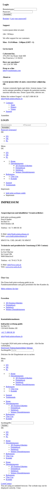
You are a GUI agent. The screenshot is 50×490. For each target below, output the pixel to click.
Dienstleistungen (12, 403)
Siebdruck (10, 307)
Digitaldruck (10, 305)
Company (9, 103)
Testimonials (10, 185)
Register (6, 19)
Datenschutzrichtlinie (18, 348)
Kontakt (9, 419)
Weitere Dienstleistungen (15, 309)
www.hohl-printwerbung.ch (16, 236)
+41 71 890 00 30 (8, 332)
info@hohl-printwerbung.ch (11, 99)
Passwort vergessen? (9, 130)
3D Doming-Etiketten (14, 303)
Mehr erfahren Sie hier (9, 289)
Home (8, 401)
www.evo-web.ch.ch (13, 267)
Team (13, 105)
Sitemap (29, 348)
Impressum (5, 348)
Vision (13, 109)
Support (9, 111)
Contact (9, 484)
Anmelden (7, 14)
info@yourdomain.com (12, 71)
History (13, 107)
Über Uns (9, 416)
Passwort (6, 12)
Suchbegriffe (6, 350)
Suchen (4, 425)
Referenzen (10, 414)
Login (3, 484)
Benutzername (8, 9)
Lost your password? (18, 19)
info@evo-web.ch (14, 265)
